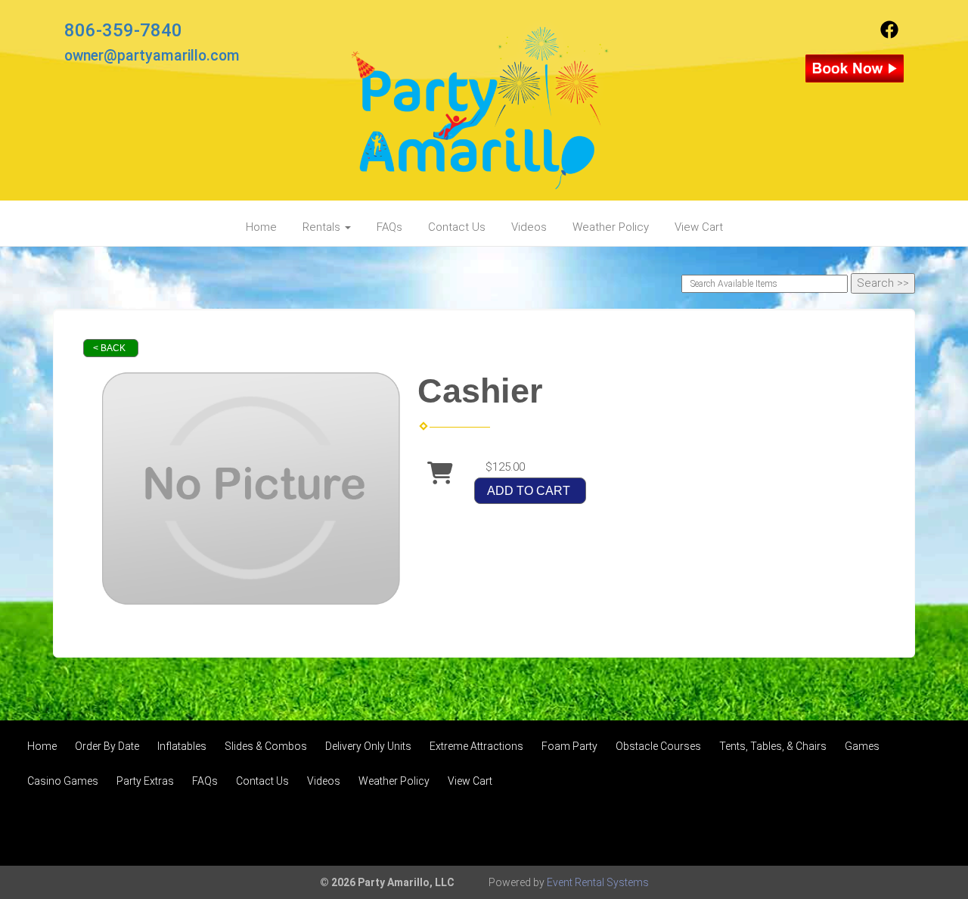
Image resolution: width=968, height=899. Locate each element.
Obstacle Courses (658, 746)
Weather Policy (610, 227)
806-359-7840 (123, 30)
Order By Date (107, 746)
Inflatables (181, 746)
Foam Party (569, 746)
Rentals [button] (322, 227)
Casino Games (62, 781)
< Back (109, 348)
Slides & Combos (266, 746)
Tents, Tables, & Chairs (773, 746)
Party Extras (145, 781)
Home (261, 227)
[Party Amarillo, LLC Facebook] (889, 35)
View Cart (699, 227)
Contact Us (457, 227)
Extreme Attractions (476, 746)
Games (862, 746)
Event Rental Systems (598, 882)
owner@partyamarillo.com (152, 55)
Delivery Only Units (368, 746)
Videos (529, 227)
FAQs (389, 227)
